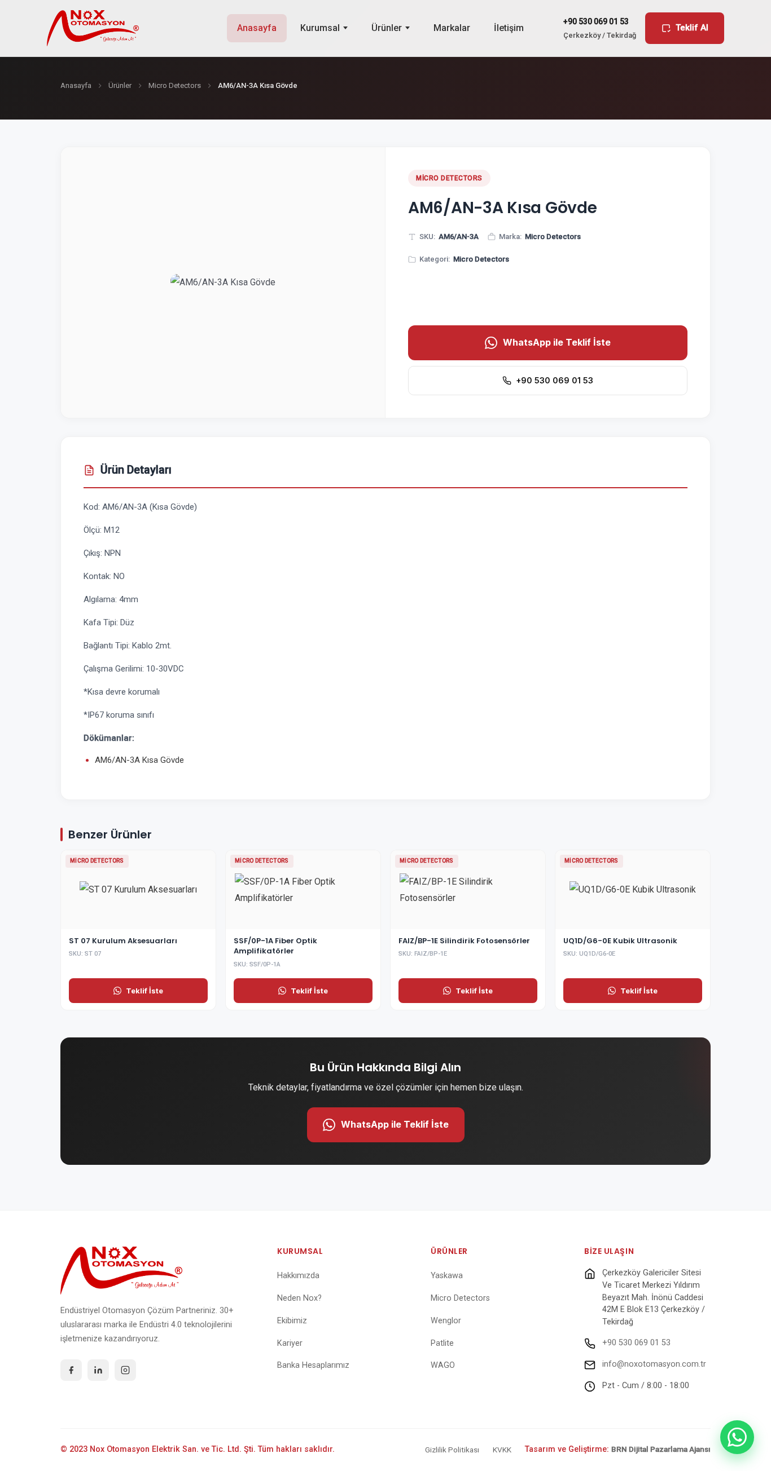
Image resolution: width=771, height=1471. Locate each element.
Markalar (451, 28)
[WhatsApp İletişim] (737, 1437)
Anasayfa (257, 28)
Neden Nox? (299, 1298)
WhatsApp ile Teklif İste (557, 342)
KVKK (502, 1449)
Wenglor (446, 1321)
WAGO (443, 1365)
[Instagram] (125, 1370)
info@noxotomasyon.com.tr (654, 1364)
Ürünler (386, 28)
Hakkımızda (298, 1275)
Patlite (442, 1343)
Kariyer (290, 1343)
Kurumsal (320, 28)
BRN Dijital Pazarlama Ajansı (661, 1449)
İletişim (509, 28)
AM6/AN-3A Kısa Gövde (139, 760)
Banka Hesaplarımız (313, 1365)
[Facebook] (71, 1370)
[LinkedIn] (98, 1370)
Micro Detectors (174, 85)
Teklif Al (692, 28)
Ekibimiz (292, 1321)
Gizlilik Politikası (452, 1449)
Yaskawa (447, 1275)
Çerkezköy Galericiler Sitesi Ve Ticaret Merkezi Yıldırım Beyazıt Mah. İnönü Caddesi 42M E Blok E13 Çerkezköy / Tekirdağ (653, 1297)
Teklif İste (144, 990)
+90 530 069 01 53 (554, 380)
